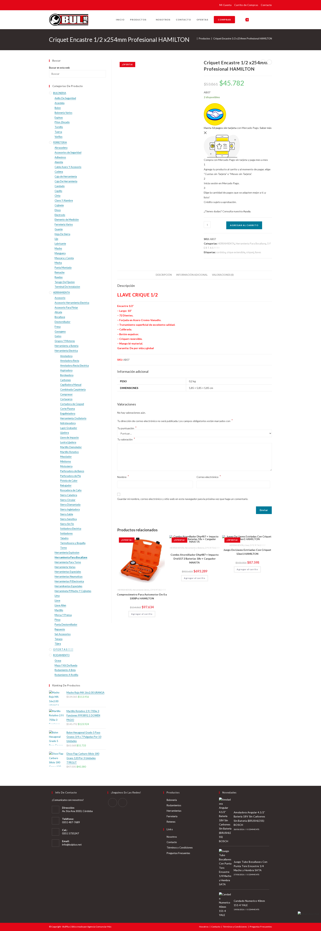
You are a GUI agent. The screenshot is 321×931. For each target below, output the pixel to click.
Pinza (57, 619)
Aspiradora (66, 370)
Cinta (57, 195)
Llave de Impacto (69, 437)
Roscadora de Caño (71, 490)
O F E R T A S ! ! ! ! (158, 589)
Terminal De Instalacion (67, 286)
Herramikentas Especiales (68, 586)
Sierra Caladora (68, 495)
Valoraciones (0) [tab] (223, 274)
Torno (63, 547)
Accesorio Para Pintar (66, 307)
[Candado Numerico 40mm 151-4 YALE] (225, 904)
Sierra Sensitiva (68, 519)
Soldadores (66, 533)
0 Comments (253, 829)
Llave (246, 545)
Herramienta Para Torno (68, 562)
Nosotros (172, 836)
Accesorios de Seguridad (68, 152)
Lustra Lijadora (68, 442)
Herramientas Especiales (68, 571)
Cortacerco (66, 399)
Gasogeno (60, 331)
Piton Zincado (62, 122)
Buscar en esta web (59, 67)
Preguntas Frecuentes (178, 853)
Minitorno (65, 461)
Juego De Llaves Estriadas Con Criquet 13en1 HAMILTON (247, 551)
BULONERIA (59, 92)
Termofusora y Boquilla (72, 543)
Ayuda (246, 211)
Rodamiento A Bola (65, 670)
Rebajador (66, 485)
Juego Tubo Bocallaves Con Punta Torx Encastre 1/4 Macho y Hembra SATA (251, 866)
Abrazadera (61, 147)
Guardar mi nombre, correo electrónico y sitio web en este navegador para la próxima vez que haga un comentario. (182, 498)
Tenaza (58, 638)
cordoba (221, 252)
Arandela (59, 103)
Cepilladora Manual (70, 384)
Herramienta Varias (141, 589)
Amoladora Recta (69, 360)
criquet (250, 252)
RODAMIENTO (61, 655)
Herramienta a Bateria (194, 547)
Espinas (59, 117)
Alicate (58, 312)
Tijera (58, 643)
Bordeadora (66, 375)
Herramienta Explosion (67, 552)
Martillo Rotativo (69, 451)
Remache (59, 272)
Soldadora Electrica (70, 528)
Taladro (64, 538)
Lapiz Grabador (68, 427)
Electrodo (60, 214)
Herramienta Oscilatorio (73, 418)
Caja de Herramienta (66, 176)
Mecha (58, 262)
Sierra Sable (66, 514)
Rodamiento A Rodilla (66, 674)
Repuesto (60, 629)
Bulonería (172, 799)
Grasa (58, 660)
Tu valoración (126, 439)
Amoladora (66, 356)
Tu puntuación (127, 428)
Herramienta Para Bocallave (251, 243)
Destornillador (62, 321)
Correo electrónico (209, 477)
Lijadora (64, 432)
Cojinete (59, 205)
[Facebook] (112, 802)
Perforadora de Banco (72, 471)
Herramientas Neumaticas (68, 576)
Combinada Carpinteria (73, 389)
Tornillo (59, 126)
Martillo (59, 610)
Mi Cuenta (225, 5)
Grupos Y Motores (65, 340)
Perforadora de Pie (70, 475)
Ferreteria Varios (64, 224)
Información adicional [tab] (192, 274)
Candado (60, 186)
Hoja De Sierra (62, 234)
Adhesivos (60, 157)
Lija (56, 238)
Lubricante (60, 243)
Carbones (65, 379)
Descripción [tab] (164, 274)
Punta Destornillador (66, 624)
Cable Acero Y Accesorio (68, 166)
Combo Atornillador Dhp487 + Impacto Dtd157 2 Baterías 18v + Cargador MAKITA (195, 558)
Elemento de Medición (67, 219)
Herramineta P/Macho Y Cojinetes (73, 590)
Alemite (59, 162)
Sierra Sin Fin (67, 523)
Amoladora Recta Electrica (74, 365)
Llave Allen (60, 605)
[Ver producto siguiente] (269, 62)
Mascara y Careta (64, 258)
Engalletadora (67, 413)
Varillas (58, 136)
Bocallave (60, 316)
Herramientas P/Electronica (69, 581)
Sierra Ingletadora (70, 509)
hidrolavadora (68, 423)
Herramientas (174, 810)
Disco (58, 210)
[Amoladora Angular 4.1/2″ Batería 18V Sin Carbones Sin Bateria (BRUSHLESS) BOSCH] (225, 820)
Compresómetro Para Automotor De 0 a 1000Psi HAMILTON (142, 596)
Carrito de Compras (246, 5)
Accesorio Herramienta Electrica (72, 302)
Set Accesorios (63, 634)
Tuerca (58, 131)
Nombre (123, 477)
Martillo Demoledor (71, 447)
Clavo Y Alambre (64, 200)
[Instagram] (122, 802)
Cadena (59, 171)
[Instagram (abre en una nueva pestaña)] (56, 5)
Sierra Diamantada (70, 504)
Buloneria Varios (63, 112)
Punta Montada (63, 267)
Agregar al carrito (244, 225)
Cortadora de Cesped (72, 403)
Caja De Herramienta (66, 181)
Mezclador (66, 456)
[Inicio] (195, 38)
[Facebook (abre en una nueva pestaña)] (51, 5)
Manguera (60, 253)
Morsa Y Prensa (63, 614)
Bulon (58, 107)
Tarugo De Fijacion (65, 282)
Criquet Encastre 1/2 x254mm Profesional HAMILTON (242, 38)
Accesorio (60, 297)
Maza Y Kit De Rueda (66, 665)
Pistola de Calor (68, 480)
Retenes (171, 821)
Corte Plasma (67, 408)
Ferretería (172, 816)
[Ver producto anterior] (263, 62)
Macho (58, 248)
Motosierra (66, 466)
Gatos (58, 336)
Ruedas (59, 277)
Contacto (266, 5)
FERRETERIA (60, 142)
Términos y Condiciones (180, 847)
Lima (57, 595)
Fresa (58, 326)
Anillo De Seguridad (65, 98)
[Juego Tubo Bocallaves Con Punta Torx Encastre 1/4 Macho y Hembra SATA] (225, 868)
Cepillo (58, 190)
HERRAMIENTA (226, 243)
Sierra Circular (67, 499)
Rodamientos (174, 805)
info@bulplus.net (72, 844)
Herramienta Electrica (66, 350)
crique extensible (236, 252)
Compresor (66, 394)
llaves (258, 252)
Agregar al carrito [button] (142, 614)
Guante (59, 229)
